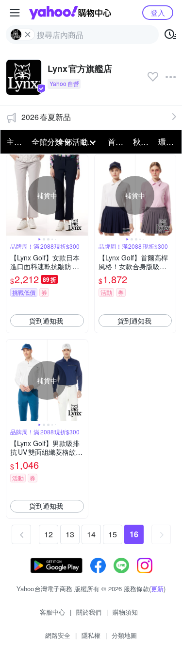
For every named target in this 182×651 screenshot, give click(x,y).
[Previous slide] (12, 195)
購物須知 (125, 612)
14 (91, 534)
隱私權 (91, 635)
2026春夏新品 (46, 116)
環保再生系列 (168, 141)
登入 (157, 12)
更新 (157, 588)
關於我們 (88, 612)
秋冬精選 (142, 141)
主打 (14, 141)
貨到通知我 (46, 321)
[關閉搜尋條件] (27, 34)
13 (70, 534)
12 (48, 534)
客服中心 (52, 612)
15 (112, 534)
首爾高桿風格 (117, 141)
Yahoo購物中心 (70, 12)
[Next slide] (81, 195)
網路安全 (57, 635)
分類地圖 (124, 635)
